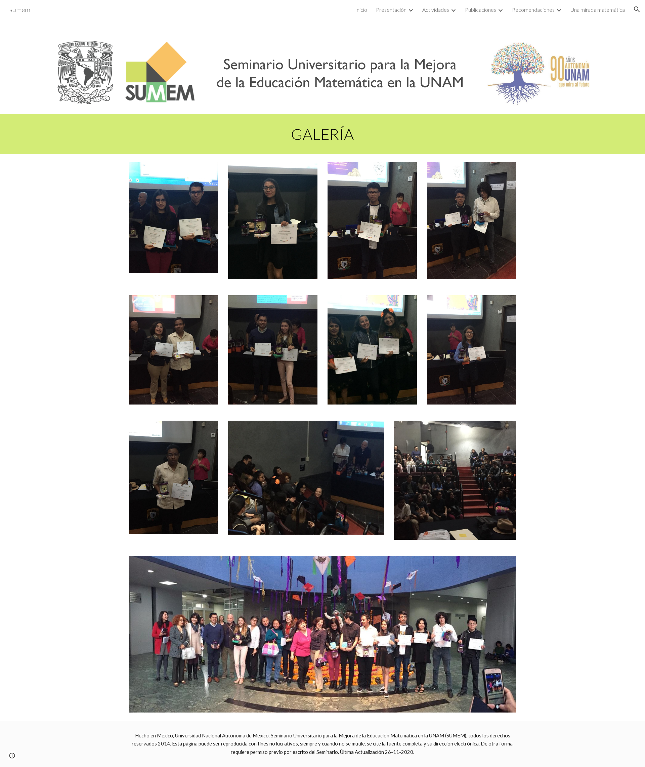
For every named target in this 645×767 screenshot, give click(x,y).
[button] (637, 9)
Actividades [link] (435, 9)
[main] (322, 134)
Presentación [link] (391, 9)
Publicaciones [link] (480, 9)
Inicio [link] (361, 9)
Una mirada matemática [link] (597, 9)
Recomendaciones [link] (533, 9)
